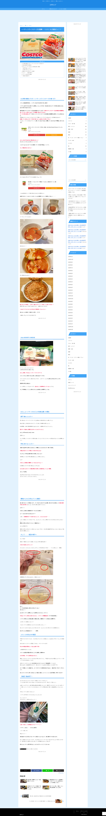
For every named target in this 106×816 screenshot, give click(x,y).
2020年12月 (70, 326)
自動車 (77, 118)
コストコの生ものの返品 (27, 74)
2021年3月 (70, 318)
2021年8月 (70, 304)
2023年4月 (70, 276)
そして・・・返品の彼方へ (28, 72)
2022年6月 (70, 284)
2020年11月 (70, 329)
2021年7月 (70, 307)
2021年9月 (70, 301)
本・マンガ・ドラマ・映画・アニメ (77, 137)
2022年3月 (70, 290)
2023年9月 (70, 262)
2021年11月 (70, 295)
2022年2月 (70, 293)
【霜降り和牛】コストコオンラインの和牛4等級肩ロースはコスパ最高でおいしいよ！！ (77, 215)
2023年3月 (70, 279)
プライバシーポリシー (84, 812)
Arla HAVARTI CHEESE (27, 65)
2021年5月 (70, 312)
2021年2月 (70, 321)
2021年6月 (70, 309)
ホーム (77, 811)
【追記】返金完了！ (26, 75)
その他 (77, 151)
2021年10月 (70, 298)
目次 (41, 61)
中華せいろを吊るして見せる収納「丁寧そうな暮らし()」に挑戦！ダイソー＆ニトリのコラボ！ (77, 196)
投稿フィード (71, 382)
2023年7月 (70, 267)
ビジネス (77, 143)
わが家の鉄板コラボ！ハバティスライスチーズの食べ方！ (33, 63)
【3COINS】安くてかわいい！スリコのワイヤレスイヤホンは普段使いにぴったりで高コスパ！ (77, 203)
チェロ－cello (77, 140)
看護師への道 (77, 148)
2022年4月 (70, 287)
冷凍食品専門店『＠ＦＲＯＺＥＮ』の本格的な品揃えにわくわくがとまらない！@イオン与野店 (77, 209)
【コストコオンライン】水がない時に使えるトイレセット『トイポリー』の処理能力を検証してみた (77, 190)
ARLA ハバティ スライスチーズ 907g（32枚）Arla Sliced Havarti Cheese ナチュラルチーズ (45, 128)
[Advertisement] (42, 88)
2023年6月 (70, 270)
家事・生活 (77, 129)
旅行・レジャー (77, 126)
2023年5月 (70, 273)
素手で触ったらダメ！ (27, 68)
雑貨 (77, 132)
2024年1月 (70, 256)
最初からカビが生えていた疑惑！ (29, 71)
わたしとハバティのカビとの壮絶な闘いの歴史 (31, 66)
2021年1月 (70, 323)
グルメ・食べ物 (77, 123)
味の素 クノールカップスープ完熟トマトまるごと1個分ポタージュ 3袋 (42, 181)
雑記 (77, 134)
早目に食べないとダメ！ (28, 69)
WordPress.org (71, 388)
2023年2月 (70, 281)
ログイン (70, 379)
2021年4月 (70, 315)
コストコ (77, 120)
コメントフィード (72, 385)
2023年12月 (70, 259)
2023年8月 (70, 265)
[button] (58, 770)
